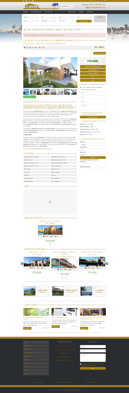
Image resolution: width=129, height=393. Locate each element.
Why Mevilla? (36, 12)
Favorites (72, 12)
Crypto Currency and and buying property (37, 382)
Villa (65, 29)
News (81, 12)
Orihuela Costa (50, 29)
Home (25, 12)
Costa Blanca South (38, 29)
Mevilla (43, 6)
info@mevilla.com (97, 7)
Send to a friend (92, 73)
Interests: (83, 161)
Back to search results (99, 53)
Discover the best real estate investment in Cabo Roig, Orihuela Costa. (64, 382)
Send (93, 368)
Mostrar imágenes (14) (29, 97)
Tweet (27, 53)
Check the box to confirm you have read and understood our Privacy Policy (92, 113)
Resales (70, 29)
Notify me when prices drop (92, 66)
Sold (25, 360)
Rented (26, 363)
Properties (60, 12)
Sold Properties (28, 353)
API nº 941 (49, 12)
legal (69, 390)
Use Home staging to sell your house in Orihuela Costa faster (92, 318)
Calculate (93, 157)
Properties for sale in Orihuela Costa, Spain (91, 382)
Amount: (82, 142)
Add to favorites (93, 70)
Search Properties (84, 21)
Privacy (73, 390)
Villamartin (59, 29)
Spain (29, 29)
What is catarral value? (59, 317)
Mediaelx (65, 390)
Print (93, 77)
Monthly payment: (85, 167)
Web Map (78, 390)
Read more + (27, 328)
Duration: (83, 152)
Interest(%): (83, 147)
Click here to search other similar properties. (52, 35)
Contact (90, 12)
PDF (93, 80)
